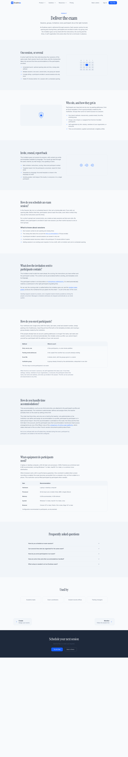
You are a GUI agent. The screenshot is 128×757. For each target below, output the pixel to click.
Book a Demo (70, 649)
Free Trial (112, 2)
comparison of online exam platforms (61, 425)
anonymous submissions (55, 281)
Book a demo (95, 3)
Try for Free (57, 649)
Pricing (71, 3)
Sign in (105, 3)
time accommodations (52, 233)
